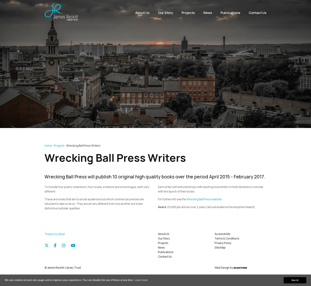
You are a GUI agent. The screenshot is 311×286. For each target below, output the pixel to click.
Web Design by (224, 267)
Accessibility (222, 234)
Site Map (220, 247)
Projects (188, 13)
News (207, 13)
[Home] (70, 12)
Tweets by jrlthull (55, 234)
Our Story (165, 13)
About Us (142, 13)
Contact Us (257, 13)
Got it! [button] (295, 280)
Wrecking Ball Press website (204, 199)
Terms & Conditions (227, 238)
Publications (230, 13)
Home (48, 145)
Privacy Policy (223, 243)
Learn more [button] (141, 280)
